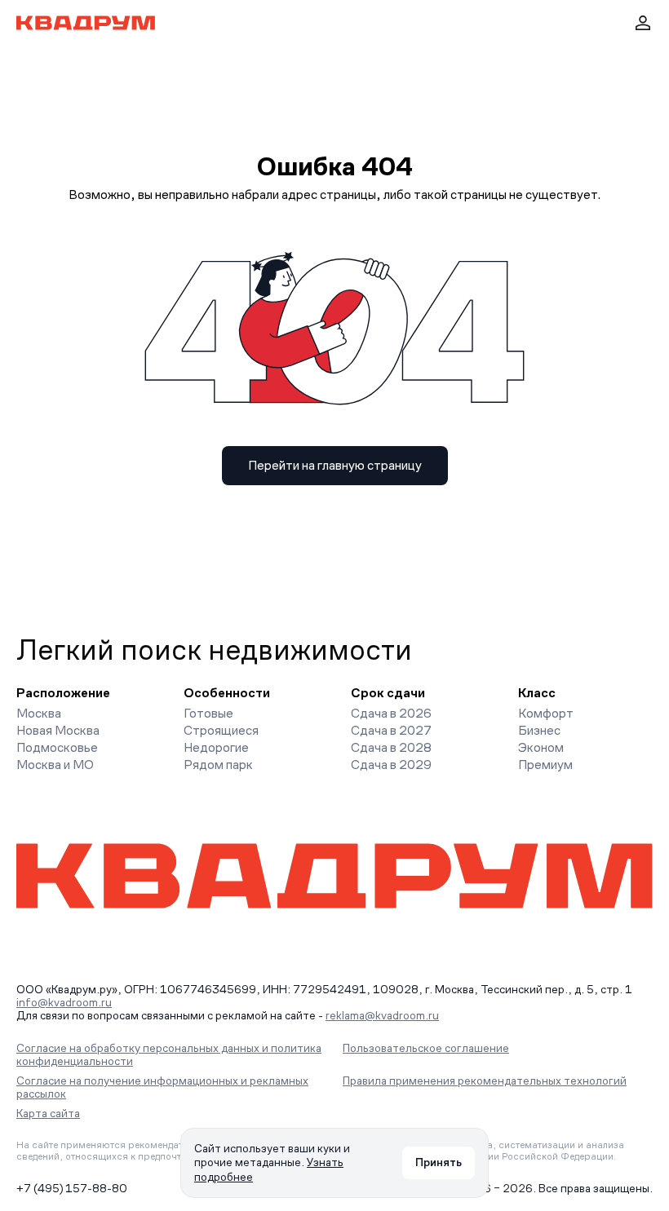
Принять (438, 1162)
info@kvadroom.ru (64, 1002)
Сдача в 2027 (391, 730)
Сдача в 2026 (391, 713)
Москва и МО (55, 764)
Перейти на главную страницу (335, 465)
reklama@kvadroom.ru (382, 1015)
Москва (38, 713)
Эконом (541, 747)
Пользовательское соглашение (426, 1047)
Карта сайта (48, 1113)
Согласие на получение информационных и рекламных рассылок (162, 1087)
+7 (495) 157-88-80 (71, 1188)
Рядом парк (218, 764)
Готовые (208, 713)
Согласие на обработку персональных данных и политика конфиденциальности (168, 1054)
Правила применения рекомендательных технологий (485, 1080)
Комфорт (546, 713)
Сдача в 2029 (391, 764)
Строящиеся (221, 730)
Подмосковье (57, 747)
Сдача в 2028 (391, 747)
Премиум (545, 764)
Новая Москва (58, 730)
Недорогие (216, 747)
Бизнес (539, 730)
